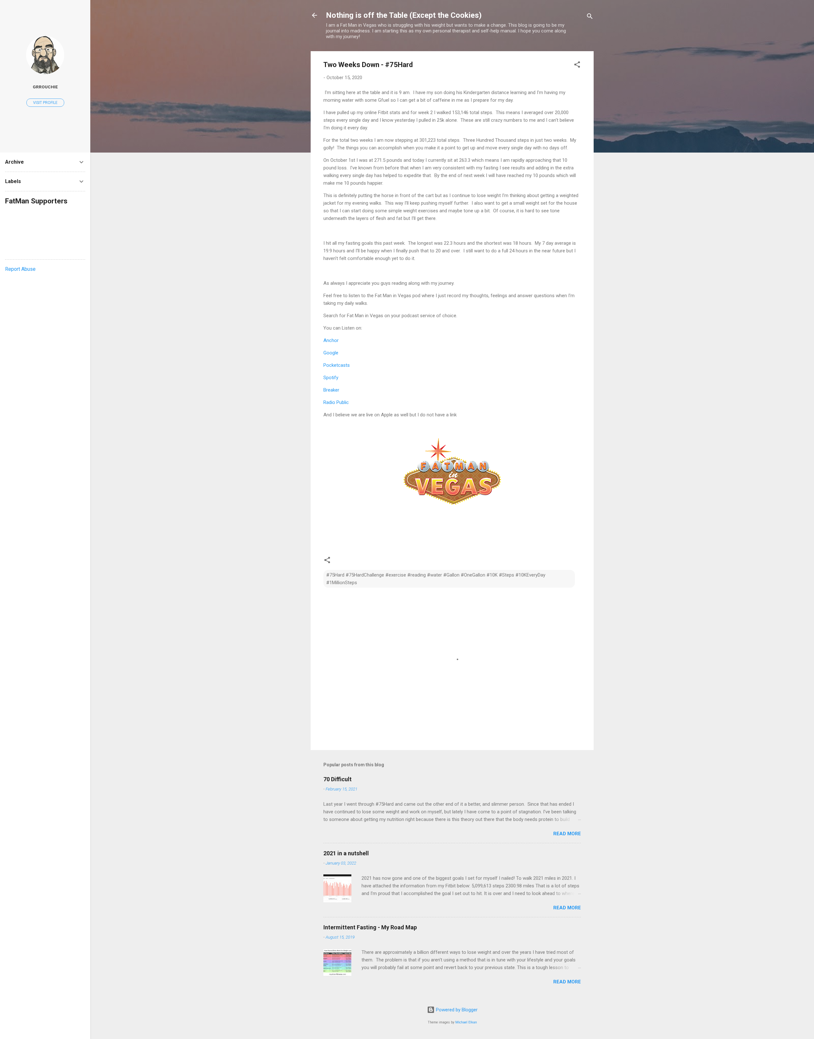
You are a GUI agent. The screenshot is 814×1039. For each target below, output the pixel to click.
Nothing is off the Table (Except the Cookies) (404, 15)
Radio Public (336, 402)
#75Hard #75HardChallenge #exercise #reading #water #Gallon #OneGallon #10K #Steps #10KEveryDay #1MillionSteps (435, 578)
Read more (567, 834)
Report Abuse (20, 269)
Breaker (331, 390)
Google (330, 353)
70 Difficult (337, 779)
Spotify (330, 377)
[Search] (590, 17)
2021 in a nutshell (346, 853)
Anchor (331, 340)
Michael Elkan (466, 1022)
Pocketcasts (336, 365)
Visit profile (45, 102)
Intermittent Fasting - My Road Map (370, 927)
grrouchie (45, 86)
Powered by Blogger (456, 1010)
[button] (577, 66)
